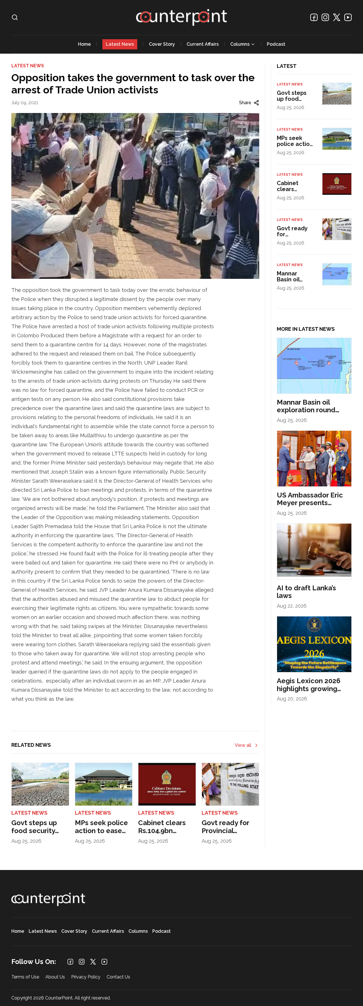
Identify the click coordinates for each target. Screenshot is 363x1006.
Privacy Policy (85, 977)
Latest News (120, 44)
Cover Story (162, 44)
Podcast (276, 44)
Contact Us (118, 977)
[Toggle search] (14, 17)
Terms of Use (25, 977)
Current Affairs (203, 44)
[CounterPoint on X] (336, 17)
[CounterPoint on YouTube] (348, 17)
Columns (240, 44)
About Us (55, 977)
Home (84, 44)
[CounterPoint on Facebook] (314, 17)
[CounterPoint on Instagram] (325, 17)
